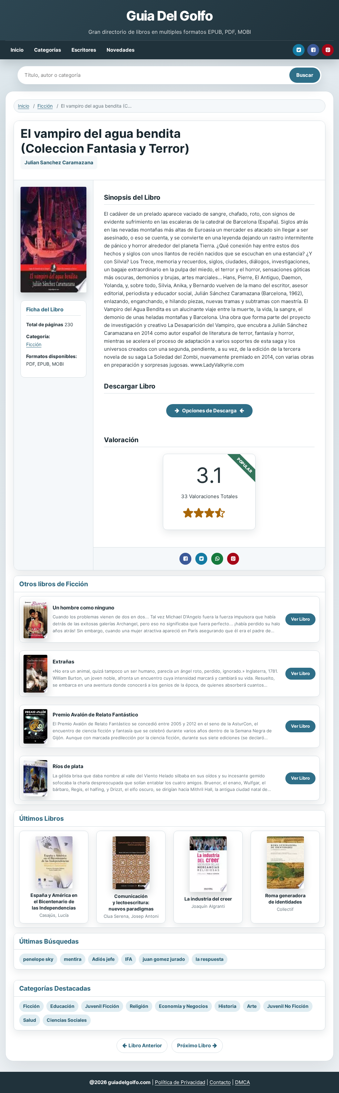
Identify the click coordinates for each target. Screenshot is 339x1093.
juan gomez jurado (164, 959)
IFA (128, 959)
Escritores (84, 50)
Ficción (45, 106)
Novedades (120, 50)
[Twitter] (299, 50)
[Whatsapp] (217, 559)
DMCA (242, 1082)
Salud (29, 1020)
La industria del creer (208, 899)
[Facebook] (313, 50)
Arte (252, 1006)
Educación (62, 1006)
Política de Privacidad (180, 1082)
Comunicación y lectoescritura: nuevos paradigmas (131, 902)
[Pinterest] (328, 50)
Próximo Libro (194, 1045)
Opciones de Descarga (209, 410)
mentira (72, 959)
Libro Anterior (145, 1045)
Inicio (17, 50)
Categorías (47, 50)
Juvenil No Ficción (288, 1006)
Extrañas (63, 661)
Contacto (220, 1082)
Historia (227, 1006)
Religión (139, 1006)
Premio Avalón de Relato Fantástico (95, 714)
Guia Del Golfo (169, 16)
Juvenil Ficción (102, 1006)
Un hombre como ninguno (83, 607)
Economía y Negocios (183, 1006)
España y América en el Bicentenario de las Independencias (53, 901)
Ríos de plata (68, 766)
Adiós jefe (103, 959)
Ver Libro (300, 619)
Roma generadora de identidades (285, 899)
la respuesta (209, 959)
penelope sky (38, 959)
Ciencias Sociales (67, 1020)
